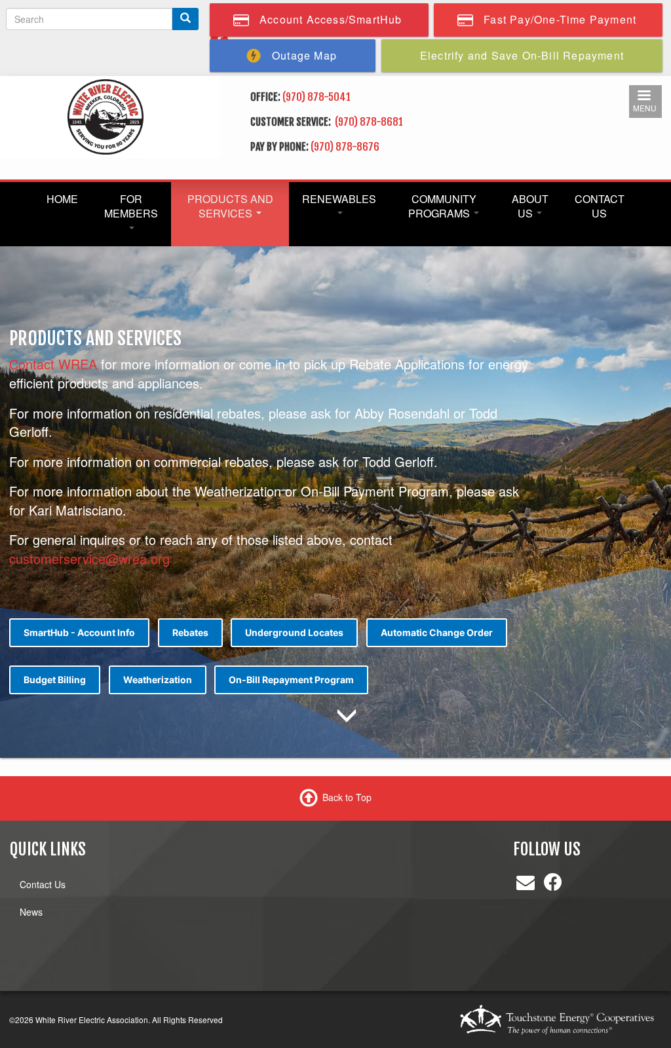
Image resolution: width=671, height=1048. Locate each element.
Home (62, 198)
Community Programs (442, 206)
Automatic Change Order (437, 632)
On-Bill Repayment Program (291, 679)
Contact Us (599, 206)
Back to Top (347, 797)
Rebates (190, 632)
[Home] (105, 115)
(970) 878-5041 (316, 96)
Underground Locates (294, 632)
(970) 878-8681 (370, 121)
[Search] (185, 19)
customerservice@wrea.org (89, 558)
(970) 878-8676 (345, 146)
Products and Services (230, 206)
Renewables (339, 198)
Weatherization (157, 679)
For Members (131, 206)
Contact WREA (53, 363)
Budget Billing (55, 679)
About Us (530, 206)
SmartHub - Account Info (79, 632)
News (31, 911)
